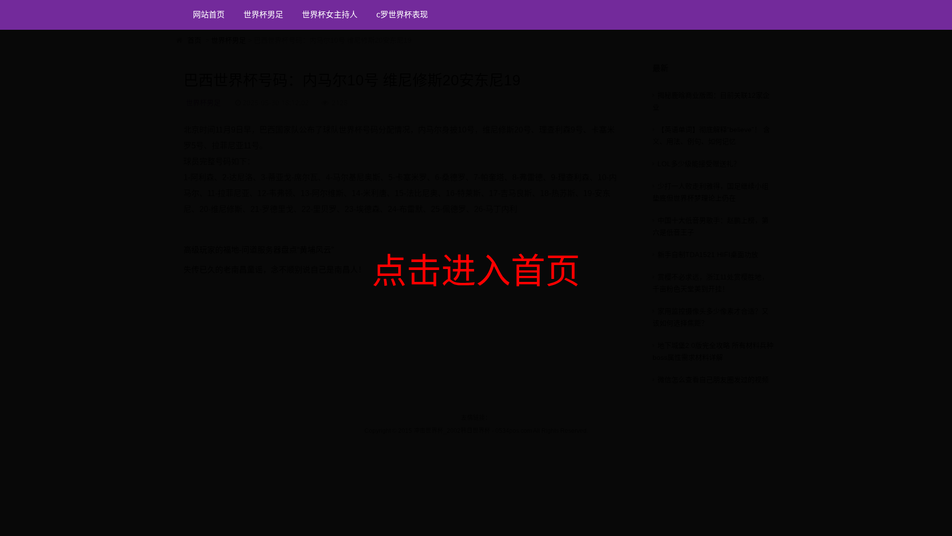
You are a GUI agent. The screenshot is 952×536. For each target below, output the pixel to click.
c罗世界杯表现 (402, 14)
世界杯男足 (263, 14)
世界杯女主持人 (329, 14)
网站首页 (209, 14)
